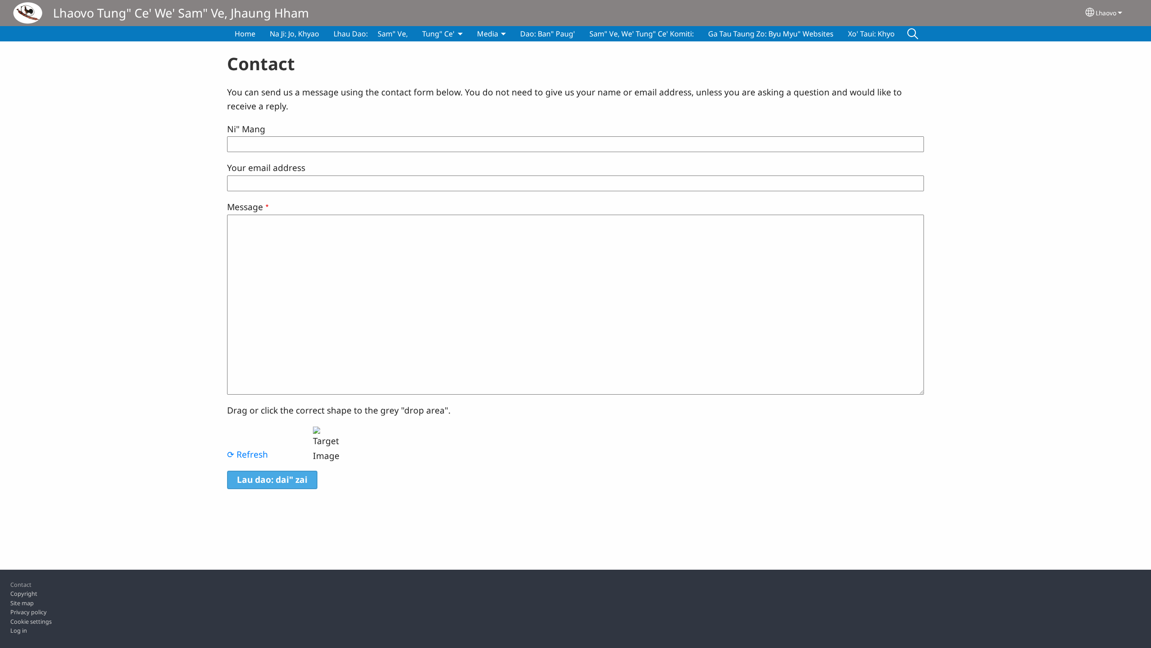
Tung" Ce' (438, 34)
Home (245, 34)
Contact (20, 584)
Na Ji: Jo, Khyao (294, 34)
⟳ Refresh (247, 454)
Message (245, 207)
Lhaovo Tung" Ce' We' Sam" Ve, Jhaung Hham (181, 12)
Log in (18, 630)
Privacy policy (28, 612)
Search (912, 33)
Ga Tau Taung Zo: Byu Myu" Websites (771, 34)
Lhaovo (1106, 13)
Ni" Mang (246, 129)
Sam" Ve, (393, 34)
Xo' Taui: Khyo (871, 34)
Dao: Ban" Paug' (547, 34)
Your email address (266, 168)
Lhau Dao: (351, 34)
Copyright (23, 594)
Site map (22, 603)
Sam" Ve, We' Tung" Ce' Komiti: (641, 34)
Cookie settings (31, 621)
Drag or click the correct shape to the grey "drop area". (339, 410)
